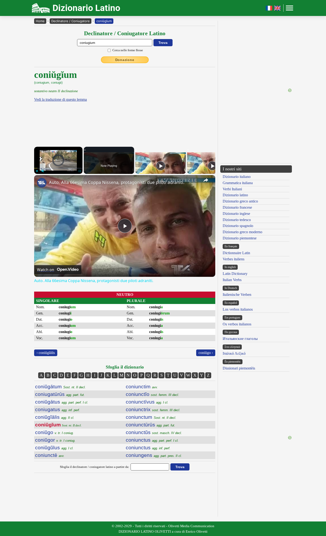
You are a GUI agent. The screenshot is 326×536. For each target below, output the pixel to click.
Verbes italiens (233, 259)
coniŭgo (54, 432)
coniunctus (152, 440)
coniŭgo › (206, 353)
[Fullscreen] (80, 171)
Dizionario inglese (236, 214)
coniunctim (142, 386)
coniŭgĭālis (54, 417)
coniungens (154, 455)
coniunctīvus (147, 402)
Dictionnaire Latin (236, 253)
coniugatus (57, 409)
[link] (42, 182)
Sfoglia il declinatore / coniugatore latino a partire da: (94, 467)
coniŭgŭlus (54, 447)
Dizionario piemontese (240, 238)
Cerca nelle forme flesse (127, 50)
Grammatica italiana (238, 183)
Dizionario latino (235, 195)
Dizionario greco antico (240, 201)
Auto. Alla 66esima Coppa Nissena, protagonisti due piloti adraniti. (116, 182)
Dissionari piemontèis (239, 368)
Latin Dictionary (235, 274)
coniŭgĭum (104, 21)
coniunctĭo (152, 394)
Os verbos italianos (237, 324)
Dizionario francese (237, 207)
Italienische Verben (237, 295)
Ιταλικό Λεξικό (234, 353)
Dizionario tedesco (237, 220)
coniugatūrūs (60, 394)
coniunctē (49, 455)
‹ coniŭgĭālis (46, 353)
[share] (205, 180)
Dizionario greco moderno (242, 232)
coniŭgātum (60, 386)
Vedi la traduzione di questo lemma (60, 99)
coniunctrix (153, 409)
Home (40, 21)
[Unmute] (43, 171)
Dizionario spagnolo (238, 226)
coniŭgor (55, 440)
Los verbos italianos (238, 309)
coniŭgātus (61, 402)
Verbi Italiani (232, 189)
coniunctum (151, 417)
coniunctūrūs (150, 424)
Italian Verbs (232, 280)
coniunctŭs (154, 432)
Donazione (124, 60)
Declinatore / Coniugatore (70, 21)
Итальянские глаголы (240, 339)
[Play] (37, 171)
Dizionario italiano (237, 177)
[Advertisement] (175, 102)
